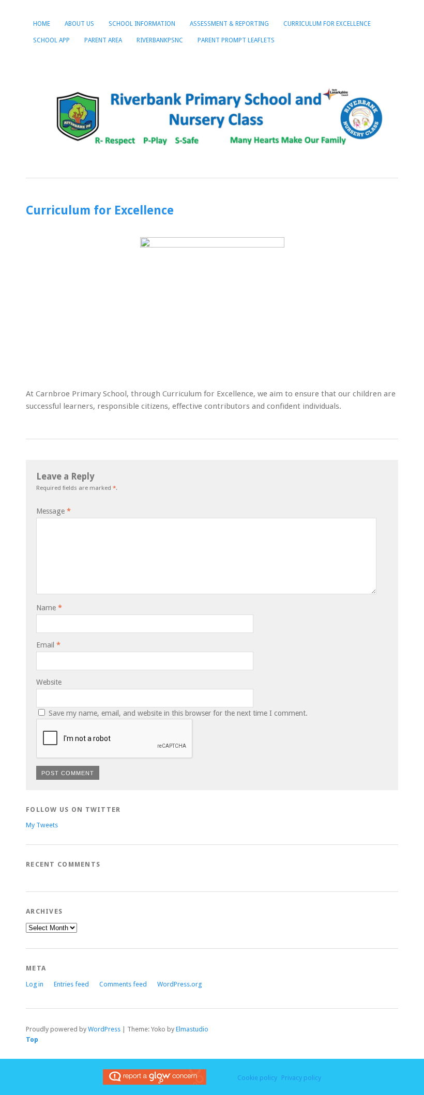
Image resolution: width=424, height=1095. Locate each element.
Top (32, 1039)
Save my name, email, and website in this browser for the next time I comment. (178, 713)
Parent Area (103, 40)
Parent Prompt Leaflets (236, 40)
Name (49, 608)
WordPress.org (179, 984)
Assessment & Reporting (229, 23)
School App (51, 40)
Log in (34, 984)
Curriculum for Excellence (327, 23)
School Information (142, 23)
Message (53, 511)
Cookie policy (257, 1078)
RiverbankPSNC (160, 40)
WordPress (104, 1029)
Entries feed (71, 984)
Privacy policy (301, 1078)
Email (48, 645)
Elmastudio (192, 1029)
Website (49, 682)
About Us (79, 23)
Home (41, 23)
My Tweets (42, 825)
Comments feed (123, 984)
